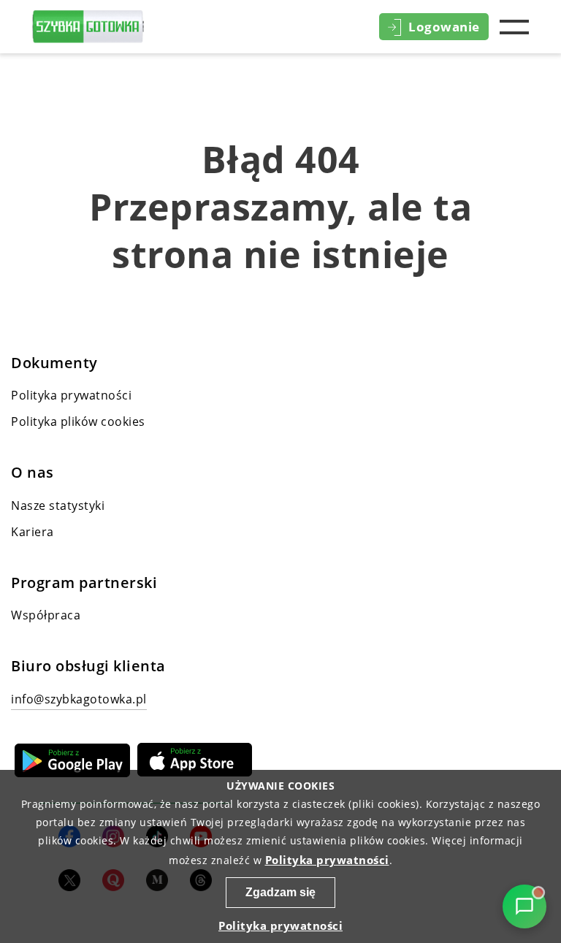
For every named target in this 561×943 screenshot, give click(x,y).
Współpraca (45, 615)
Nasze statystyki (57, 505)
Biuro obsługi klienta (88, 666)
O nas (32, 472)
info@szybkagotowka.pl (79, 699)
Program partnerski (84, 583)
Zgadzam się (280, 892)
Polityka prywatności (71, 395)
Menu (514, 27)
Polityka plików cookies (78, 421)
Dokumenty (54, 363)
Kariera (32, 532)
